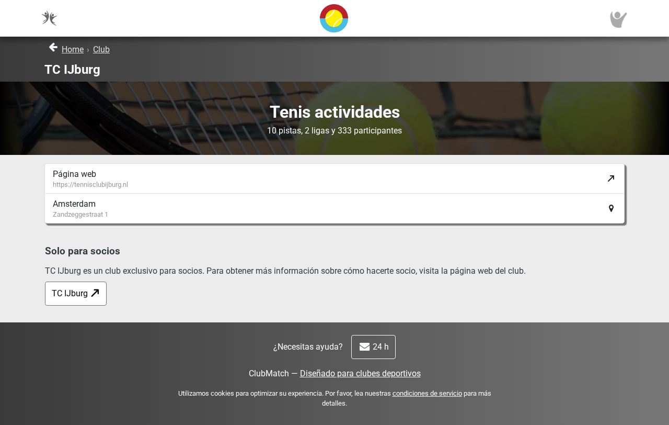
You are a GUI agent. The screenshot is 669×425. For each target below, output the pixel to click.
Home (73, 49)
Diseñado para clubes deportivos (360, 373)
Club (101, 49)
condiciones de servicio (427, 393)
